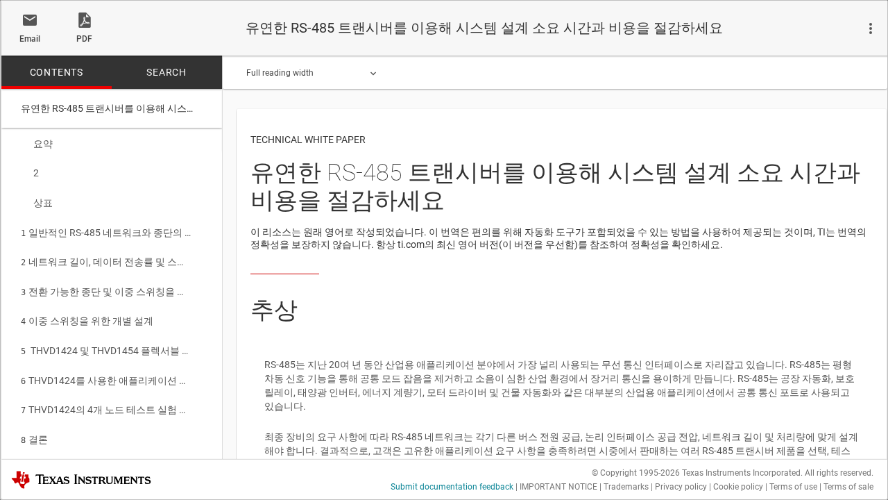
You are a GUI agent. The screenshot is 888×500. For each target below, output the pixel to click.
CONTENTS (56, 72)
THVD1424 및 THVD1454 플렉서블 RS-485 (107, 350)
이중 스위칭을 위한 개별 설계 (87, 320)
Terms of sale (848, 487)
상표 (43, 202)
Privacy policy (681, 487)
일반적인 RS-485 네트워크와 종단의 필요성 (107, 232)
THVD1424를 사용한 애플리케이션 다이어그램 (107, 380)
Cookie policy (738, 487)
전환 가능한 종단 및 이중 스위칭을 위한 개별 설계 (107, 291)
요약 (43, 143)
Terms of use (793, 487)
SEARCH (166, 72)
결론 (34, 439)
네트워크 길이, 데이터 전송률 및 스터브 (107, 261)
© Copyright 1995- (636, 473)
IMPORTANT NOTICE (558, 487)
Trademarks (626, 487)
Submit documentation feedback (452, 487)
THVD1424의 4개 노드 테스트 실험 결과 (107, 409)
